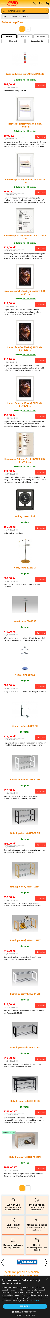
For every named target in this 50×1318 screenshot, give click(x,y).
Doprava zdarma (13, 1245)
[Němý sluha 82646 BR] (25, 612)
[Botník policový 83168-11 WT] (25, 985)
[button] (25, 1311)
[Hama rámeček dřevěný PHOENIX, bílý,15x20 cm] (25, 344)
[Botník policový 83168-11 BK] (25, 1038)
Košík (47, 3)
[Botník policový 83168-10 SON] (25, 1148)
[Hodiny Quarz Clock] (25, 512)
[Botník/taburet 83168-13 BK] (25, 1092)
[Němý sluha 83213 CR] (25, 563)
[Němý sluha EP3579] (25, 670)
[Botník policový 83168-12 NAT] (25, 878)
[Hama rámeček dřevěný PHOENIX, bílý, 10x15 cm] (25, 288)
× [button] (47, 1279)
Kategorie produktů (16, 11)
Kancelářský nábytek (19, 16)
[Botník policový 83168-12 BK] (25, 824)
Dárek (36, 1245)
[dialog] (25, 1297)
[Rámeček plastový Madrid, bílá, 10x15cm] (25, 121)
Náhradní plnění (37, 1224)
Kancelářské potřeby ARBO (14, 3)
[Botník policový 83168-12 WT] (25, 771)
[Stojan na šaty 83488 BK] (25, 717)
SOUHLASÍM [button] (25, 1306)
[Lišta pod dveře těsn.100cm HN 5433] (25, 66)
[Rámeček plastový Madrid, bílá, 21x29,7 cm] (25, 232)
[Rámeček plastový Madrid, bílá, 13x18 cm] (25, 177)
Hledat (41, 3)
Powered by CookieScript (25, 1315)
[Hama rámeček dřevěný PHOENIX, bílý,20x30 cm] (25, 400)
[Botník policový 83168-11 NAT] (25, 931)
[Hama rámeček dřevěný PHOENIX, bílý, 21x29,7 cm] (25, 456)
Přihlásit (34, 3)
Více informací (34, 1300)
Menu (3, 3)
